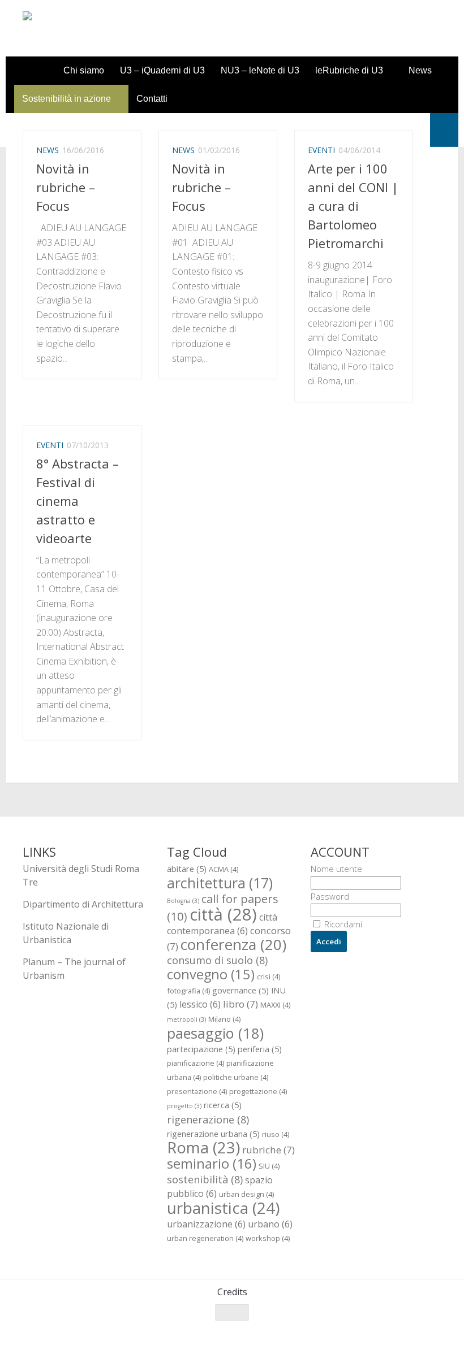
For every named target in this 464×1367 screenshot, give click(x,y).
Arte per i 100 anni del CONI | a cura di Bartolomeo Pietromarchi (353, 205)
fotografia (188, 991)
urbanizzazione (206, 1224)
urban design (246, 1194)
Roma (203, 1147)
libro (240, 1003)
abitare (187, 868)
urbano (270, 1224)
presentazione (197, 1091)
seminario (211, 1163)
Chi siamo (83, 70)
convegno (211, 974)
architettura (220, 882)
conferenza (233, 944)
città (223, 914)
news (47, 150)
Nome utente (336, 868)
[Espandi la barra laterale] (444, 130)
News (420, 70)
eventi (321, 150)
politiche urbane (235, 1077)
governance (240, 990)
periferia (260, 1048)
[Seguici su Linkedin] (433, 1335)
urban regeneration (205, 1238)
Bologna (183, 901)
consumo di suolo (217, 960)
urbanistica (223, 1207)
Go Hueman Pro (162, 1344)
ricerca (223, 1104)
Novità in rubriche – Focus (65, 187)
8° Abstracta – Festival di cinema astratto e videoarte (77, 500)
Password (330, 896)
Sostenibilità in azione (66, 98)
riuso (275, 1134)
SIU (269, 1166)
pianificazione (195, 1063)
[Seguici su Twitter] (393, 1335)
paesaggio (215, 1033)
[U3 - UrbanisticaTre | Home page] (87, 28)
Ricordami (342, 924)
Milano (224, 1019)
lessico (200, 1004)
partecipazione (201, 1048)
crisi (268, 976)
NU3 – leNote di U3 (260, 70)
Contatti (151, 98)
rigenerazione (208, 1119)
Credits (232, 1292)
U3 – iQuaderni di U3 (162, 70)
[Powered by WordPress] (68, 1344)
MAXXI (275, 1005)
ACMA (223, 869)
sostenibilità (205, 1179)
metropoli (186, 1019)
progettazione (258, 1091)
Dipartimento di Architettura (83, 904)
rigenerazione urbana (213, 1133)
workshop (268, 1238)
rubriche (268, 1149)
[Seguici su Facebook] (372, 1335)
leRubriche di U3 (349, 70)
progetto (184, 1106)
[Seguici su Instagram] (413, 1335)
